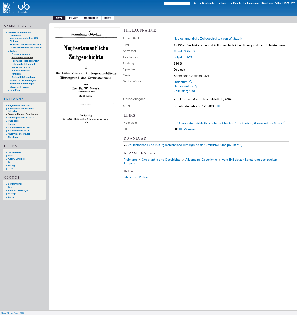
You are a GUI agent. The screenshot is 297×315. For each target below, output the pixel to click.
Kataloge (16, 74)
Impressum (253, 3)
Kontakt (237, 3)
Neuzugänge (14, 152)
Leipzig (179, 57)
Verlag (11, 165)
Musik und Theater (19, 87)
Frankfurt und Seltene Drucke (25, 44)
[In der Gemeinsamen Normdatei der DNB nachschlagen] (194, 51)
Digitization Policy (271, 3)
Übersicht (91, 18)
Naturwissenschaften (19, 134)
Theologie (13, 137)
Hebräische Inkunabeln (24, 64)
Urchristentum (183, 86)
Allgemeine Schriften (19, 105)
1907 (188, 57)
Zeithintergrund (184, 91)
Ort (9, 162)
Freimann (14, 99)
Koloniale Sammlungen (22, 83)
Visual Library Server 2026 (12, 313)
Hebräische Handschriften (25, 61)
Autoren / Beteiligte (18, 190)
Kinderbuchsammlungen (23, 80)
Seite (107, 18)
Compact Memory (21, 54)
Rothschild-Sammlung (23, 77)
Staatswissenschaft (18, 130)
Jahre (11, 197)
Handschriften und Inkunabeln (26, 48)
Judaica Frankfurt (21, 70)
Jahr (10, 168)
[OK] (195, 3)
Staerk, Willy (182, 51)
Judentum (180, 81)
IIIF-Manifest (188, 129)
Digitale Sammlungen (19, 32)
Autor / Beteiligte (17, 159)
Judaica (14, 51)
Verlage (12, 193)
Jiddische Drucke (21, 67)
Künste (11, 124)
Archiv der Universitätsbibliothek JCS (24, 36)
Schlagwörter (15, 184)
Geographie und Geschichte (23, 114)
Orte (10, 187)
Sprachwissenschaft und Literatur (21, 109)
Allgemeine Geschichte (201, 159)
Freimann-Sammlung (22, 57)
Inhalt (73, 18)
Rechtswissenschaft (19, 127)
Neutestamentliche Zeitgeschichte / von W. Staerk (208, 38)
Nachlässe (15, 90)
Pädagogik (13, 121)
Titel (10, 155)
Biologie (14, 41)
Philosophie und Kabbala (21, 117)
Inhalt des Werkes (135, 177)
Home (224, 3)
